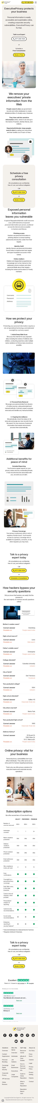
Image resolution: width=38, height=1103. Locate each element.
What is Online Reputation (23, 1083)
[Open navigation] (36, 2)
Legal (30, 1063)
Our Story (32, 1050)
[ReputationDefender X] (16, 1035)
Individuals (14, 1056)
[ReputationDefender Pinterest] (27, 1035)
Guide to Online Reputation (23, 1076)
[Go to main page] (5, 2)
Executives (14, 1071)
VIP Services (6, 1078)
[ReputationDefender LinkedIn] (21, 1035)
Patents (31, 1078)
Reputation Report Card (23, 1091)
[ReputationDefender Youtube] (33, 1035)
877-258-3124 (29, 2)
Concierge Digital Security (5, 1067)
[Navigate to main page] (19, 1029)
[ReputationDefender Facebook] (4, 1035)
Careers (31, 1059)
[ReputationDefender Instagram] (21, 1041)
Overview (5, 1050)
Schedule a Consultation (19, 578)
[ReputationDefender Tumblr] (10, 1035)
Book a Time (19, 55)
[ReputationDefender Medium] (16, 1041)
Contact (31, 1081)
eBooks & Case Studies (23, 1058)
